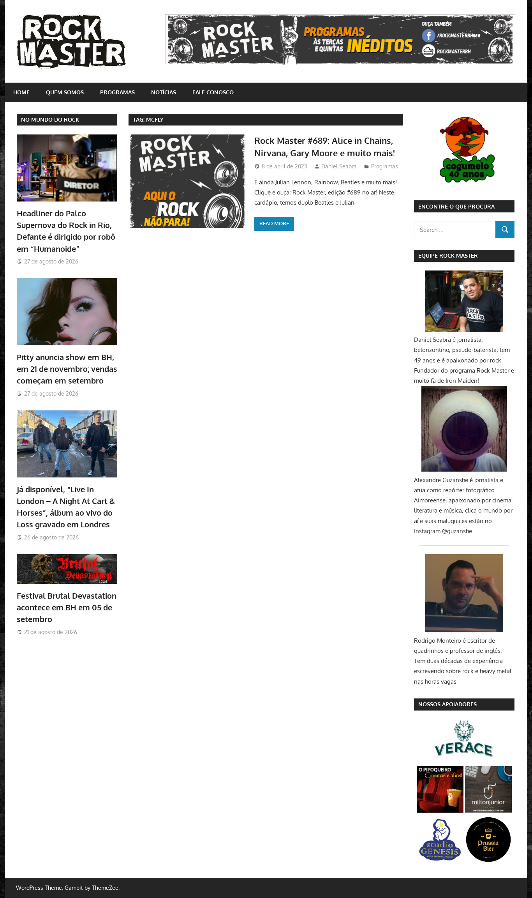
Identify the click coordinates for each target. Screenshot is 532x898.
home (21, 92)
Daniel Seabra (339, 166)
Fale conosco (213, 92)
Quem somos (65, 92)
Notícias (163, 92)
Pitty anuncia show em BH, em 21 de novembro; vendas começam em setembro (67, 369)
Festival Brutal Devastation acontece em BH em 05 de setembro (66, 607)
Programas (117, 92)
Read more (274, 223)
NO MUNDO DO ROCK (50, 119)
